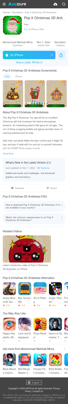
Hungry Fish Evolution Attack (39, 371)
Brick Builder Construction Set (55, 371)
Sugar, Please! (55, 299)
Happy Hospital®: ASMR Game (9, 335)
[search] (64, 4)
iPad (7, 76)
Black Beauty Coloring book (9, 371)
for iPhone (16, 55)
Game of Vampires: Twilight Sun (55, 335)
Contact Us (38, 391)
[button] (4, 4)
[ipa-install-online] (55, 4)
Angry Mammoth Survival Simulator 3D (9, 300)
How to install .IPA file (28, 62)
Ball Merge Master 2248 (24, 371)
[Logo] (17, 4)
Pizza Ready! (39, 335)
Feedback (19, 188)
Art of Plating (39, 299)
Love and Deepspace (24, 335)
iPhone (18, 76)
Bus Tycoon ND (24, 299)
